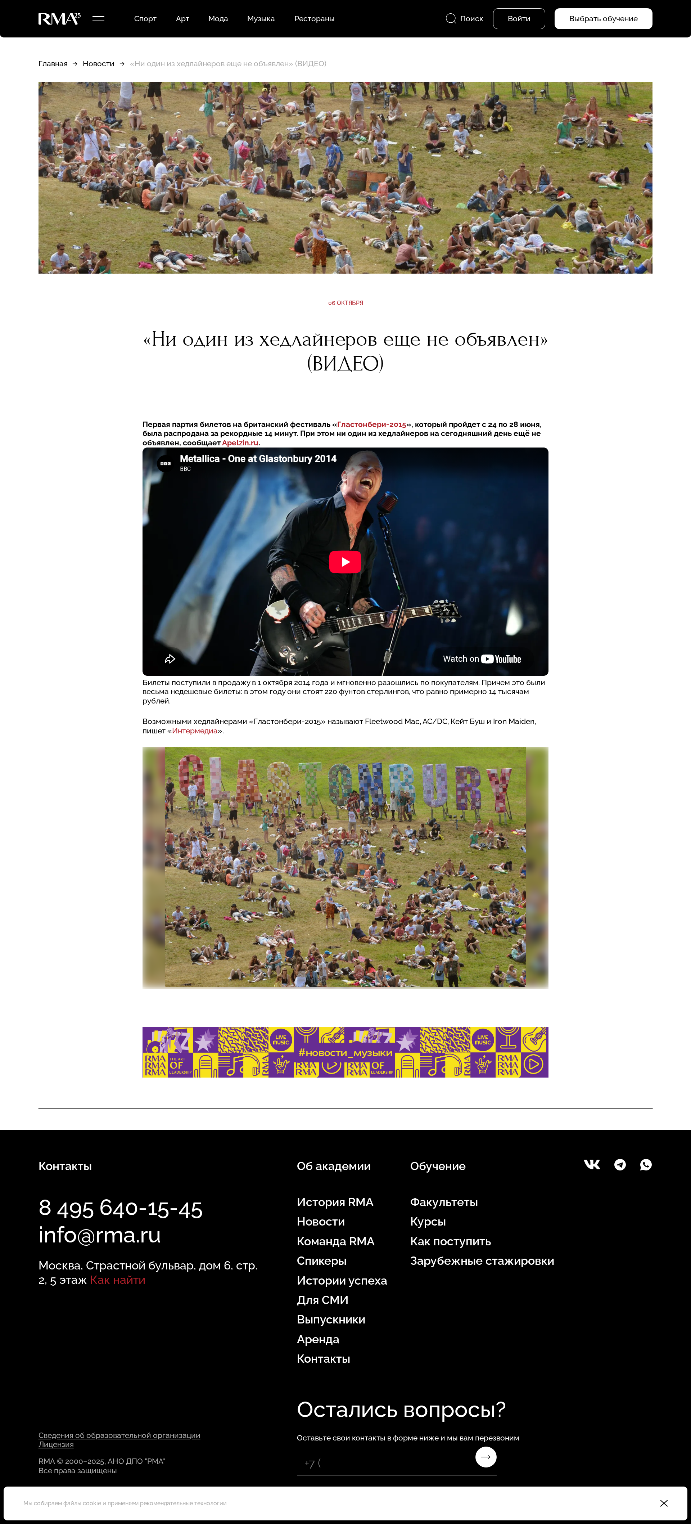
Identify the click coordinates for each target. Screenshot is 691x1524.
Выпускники (331, 1319)
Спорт (145, 18)
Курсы (428, 1221)
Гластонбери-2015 (371, 424)
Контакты (323, 1358)
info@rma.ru (100, 1234)
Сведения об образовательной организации (119, 1435)
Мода (218, 18)
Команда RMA (336, 1241)
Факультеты (444, 1202)
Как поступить (450, 1241)
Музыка (261, 18)
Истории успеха (342, 1280)
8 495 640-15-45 (121, 1207)
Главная (53, 63)
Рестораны (314, 18)
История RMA (335, 1202)
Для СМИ (323, 1300)
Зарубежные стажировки (482, 1260)
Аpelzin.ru (240, 442)
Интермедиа (195, 730)
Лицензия (56, 1444)
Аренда (318, 1339)
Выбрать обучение (603, 18)
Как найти (117, 1279)
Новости (98, 63)
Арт (182, 18)
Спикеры (322, 1260)
